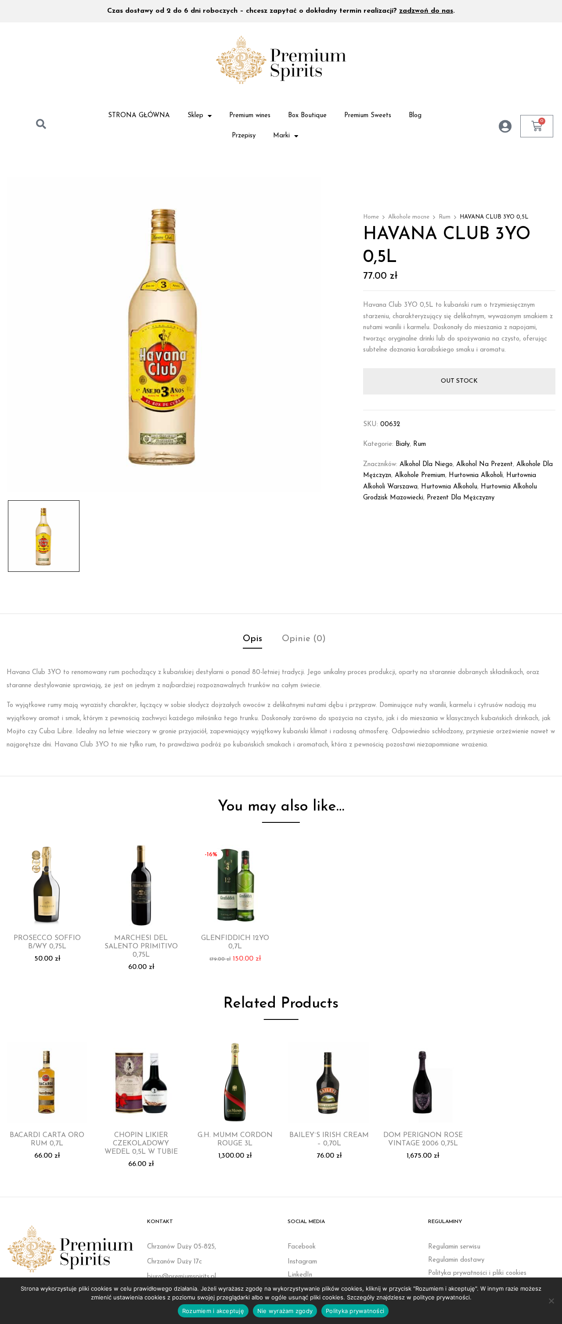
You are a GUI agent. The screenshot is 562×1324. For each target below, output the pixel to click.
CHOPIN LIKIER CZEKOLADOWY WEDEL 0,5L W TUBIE (141, 1143)
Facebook (302, 1247)
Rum (444, 217)
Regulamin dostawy (456, 1260)
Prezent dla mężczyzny (460, 498)
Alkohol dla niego (426, 464)
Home (371, 217)
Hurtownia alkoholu (449, 487)
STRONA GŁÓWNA (139, 115)
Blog (415, 115)
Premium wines (249, 115)
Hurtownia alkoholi (476, 475)
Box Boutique (307, 115)
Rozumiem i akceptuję (213, 1310)
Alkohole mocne (408, 217)
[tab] (252, 640)
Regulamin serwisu (454, 1247)
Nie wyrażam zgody (285, 1310)
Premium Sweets (367, 115)
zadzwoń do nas (426, 10)
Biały (403, 444)
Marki (281, 136)
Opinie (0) (304, 639)
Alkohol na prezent (484, 464)
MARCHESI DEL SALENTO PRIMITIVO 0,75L (141, 946)
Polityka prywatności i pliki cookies (477, 1273)
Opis (252, 639)
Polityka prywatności (355, 1310)
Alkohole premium (420, 475)
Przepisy (244, 136)
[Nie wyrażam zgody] (551, 1300)
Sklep (195, 115)
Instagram (302, 1262)
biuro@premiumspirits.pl (181, 1277)
